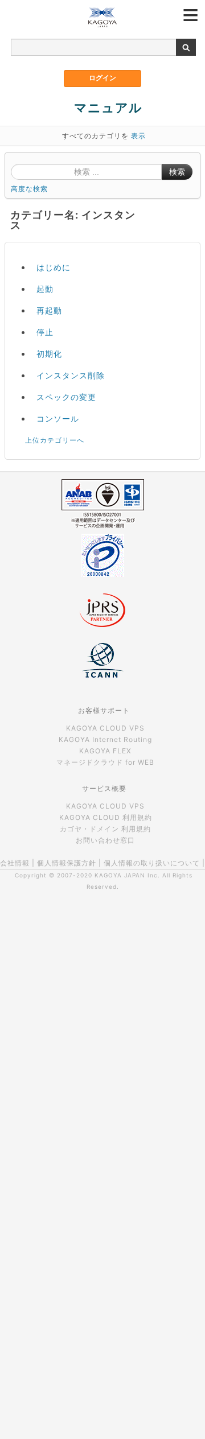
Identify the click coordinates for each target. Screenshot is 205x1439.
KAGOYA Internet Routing (105, 739)
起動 (45, 289)
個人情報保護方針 (66, 863)
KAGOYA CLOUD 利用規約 (105, 817)
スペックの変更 (66, 397)
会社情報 (15, 863)
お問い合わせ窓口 (105, 840)
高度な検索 (29, 188)
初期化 (49, 353)
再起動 (49, 310)
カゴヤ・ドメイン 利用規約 (105, 828)
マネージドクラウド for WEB (105, 762)
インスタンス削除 (70, 375)
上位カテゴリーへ (54, 440)
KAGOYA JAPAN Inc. (127, 875)
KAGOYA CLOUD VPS (105, 728)
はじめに (53, 267)
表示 (138, 135)
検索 (177, 171)
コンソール (57, 418)
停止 (45, 332)
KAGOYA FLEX (105, 751)
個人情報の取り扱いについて (152, 863)
